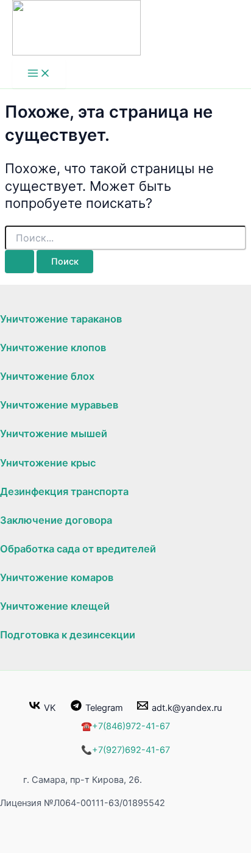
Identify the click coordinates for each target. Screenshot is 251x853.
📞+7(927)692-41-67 (125, 749)
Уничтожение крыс (48, 463)
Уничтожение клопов (53, 347)
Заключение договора (56, 520)
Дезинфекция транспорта (64, 491)
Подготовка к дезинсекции (67, 635)
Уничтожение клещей (55, 606)
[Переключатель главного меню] (39, 74)
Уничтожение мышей (53, 433)
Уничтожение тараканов (61, 319)
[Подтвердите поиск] (19, 262)
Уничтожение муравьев (59, 405)
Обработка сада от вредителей (78, 549)
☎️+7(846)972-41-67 (125, 726)
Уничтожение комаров (56, 577)
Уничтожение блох (47, 376)
